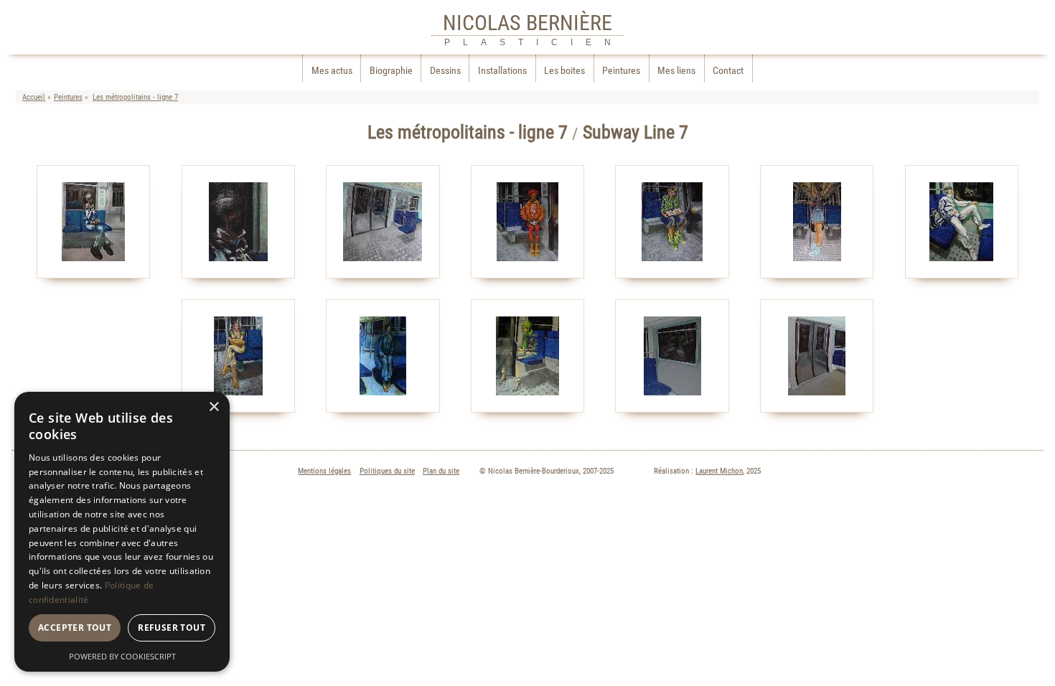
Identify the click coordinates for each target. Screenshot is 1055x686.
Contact (728, 71)
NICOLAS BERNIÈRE (527, 22)
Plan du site (441, 471)
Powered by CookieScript (122, 656)
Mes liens (676, 71)
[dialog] (122, 532)
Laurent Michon (719, 471)
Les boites (564, 71)
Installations (502, 71)
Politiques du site (387, 471)
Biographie (391, 71)
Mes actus (331, 71)
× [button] (213, 407)
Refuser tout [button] (171, 627)
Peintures (621, 71)
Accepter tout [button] (74, 627)
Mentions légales (324, 471)
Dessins (445, 71)
